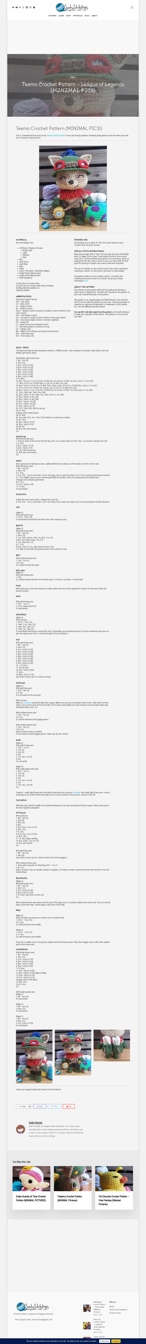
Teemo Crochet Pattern (56, 135)
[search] (132, 7)
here (86, 281)
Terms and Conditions (118, 1310)
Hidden (73, 77)
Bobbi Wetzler (36, 1122)
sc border (27, 702)
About (111, 1306)
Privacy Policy (115, 1313)
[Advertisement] (73, 37)
